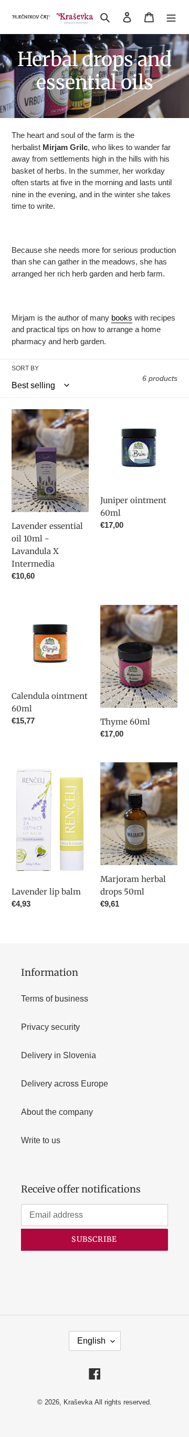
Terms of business (54, 998)
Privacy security (50, 1027)
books (121, 317)
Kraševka (78, 1402)
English (91, 1340)
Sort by (25, 368)
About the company (57, 1112)
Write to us (40, 1140)
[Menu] (171, 16)
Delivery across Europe (64, 1083)
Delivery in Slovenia (58, 1055)
